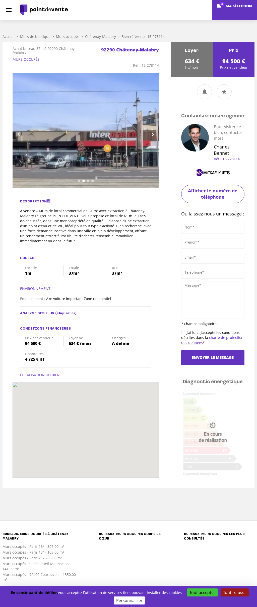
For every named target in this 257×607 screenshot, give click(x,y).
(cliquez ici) (66, 313)
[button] (23, 130)
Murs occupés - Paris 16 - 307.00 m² (33, 546)
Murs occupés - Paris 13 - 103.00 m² (33, 552)
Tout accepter (202, 592)
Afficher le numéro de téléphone (212, 194)
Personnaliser (129, 600)
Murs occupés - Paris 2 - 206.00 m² (32, 558)
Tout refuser (234, 592)
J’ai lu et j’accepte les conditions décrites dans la (212, 337)
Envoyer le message (213, 357)
